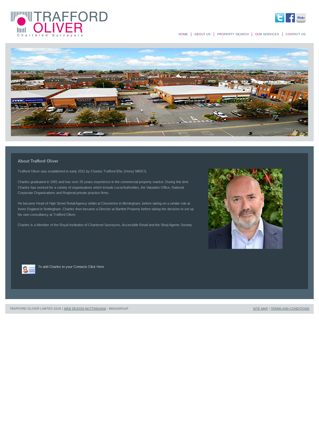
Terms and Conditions (290, 308)
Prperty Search (233, 34)
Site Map (260, 308)
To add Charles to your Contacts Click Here (71, 267)
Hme (183, 34)
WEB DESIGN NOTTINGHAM (85, 308)
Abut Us (202, 34)
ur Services (267, 34)
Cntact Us (296, 34)
